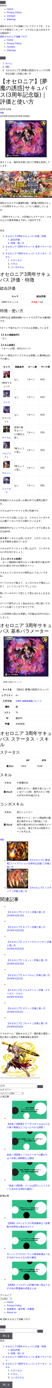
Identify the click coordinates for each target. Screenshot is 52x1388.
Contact (11, 16)
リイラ (6, 402)
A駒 (2, 112)
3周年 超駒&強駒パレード (29, 701)
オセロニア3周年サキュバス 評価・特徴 (25, 236)
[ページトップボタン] (3, 1326)
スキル (14, 263)
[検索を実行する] (40, 1086)
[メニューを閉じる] (3, 2)
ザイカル (6, 437)
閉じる (6, 1335)
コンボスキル (17, 267)
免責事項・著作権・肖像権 (20, 1309)
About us (12, 1312)
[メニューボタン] (3, 58)
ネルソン (6, 473)
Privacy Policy (14, 12)
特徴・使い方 (17, 243)
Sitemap (11, 19)
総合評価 (15, 239)
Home (10, 9)
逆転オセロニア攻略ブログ (13, 36)
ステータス (16, 260)
